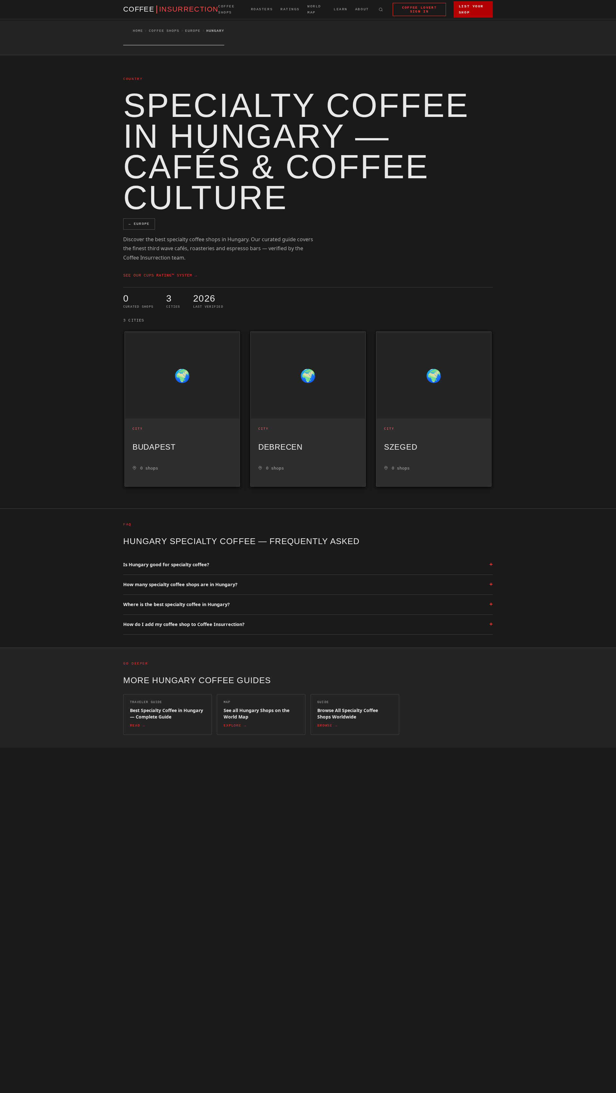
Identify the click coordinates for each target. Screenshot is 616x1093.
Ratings (290, 9)
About (362, 9)
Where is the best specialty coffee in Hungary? (308, 604)
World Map (314, 9)
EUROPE (192, 31)
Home (138, 31)
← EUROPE (139, 224)
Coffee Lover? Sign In (419, 9)
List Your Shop (471, 9)
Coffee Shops (226, 9)
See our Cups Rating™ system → (160, 275)
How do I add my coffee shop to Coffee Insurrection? (308, 624)
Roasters (262, 9)
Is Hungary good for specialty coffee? (308, 564)
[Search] (381, 9)
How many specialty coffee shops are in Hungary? (308, 584)
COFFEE (170, 9)
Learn (340, 9)
